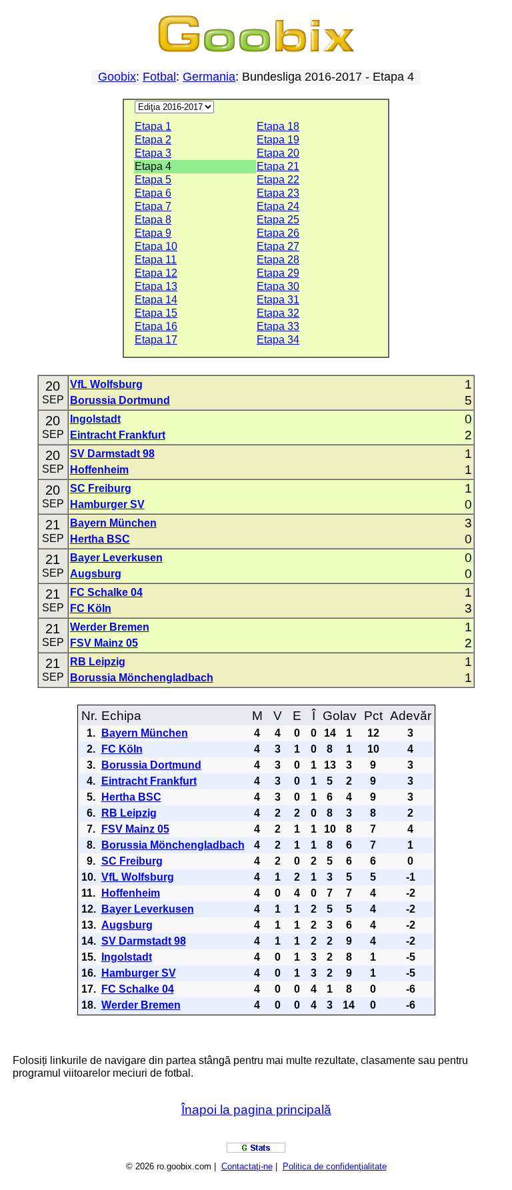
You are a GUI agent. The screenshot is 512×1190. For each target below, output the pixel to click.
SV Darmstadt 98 (112, 453)
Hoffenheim (99, 469)
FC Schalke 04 (106, 592)
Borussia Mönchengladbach (141, 677)
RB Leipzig (97, 661)
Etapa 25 (278, 219)
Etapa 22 (278, 179)
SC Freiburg (100, 488)
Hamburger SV (107, 504)
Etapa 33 (278, 326)
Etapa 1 (153, 126)
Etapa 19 (278, 139)
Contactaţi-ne (247, 1166)
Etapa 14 (156, 299)
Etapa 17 (156, 339)
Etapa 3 (153, 153)
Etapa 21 (278, 166)
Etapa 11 (156, 259)
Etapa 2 (153, 139)
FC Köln (90, 608)
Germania (209, 76)
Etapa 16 (156, 326)
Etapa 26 (278, 233)
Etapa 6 (153, 193)
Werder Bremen (109, 627)
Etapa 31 (278, 299)
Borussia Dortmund (120, 400)
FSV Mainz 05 (104, 643)
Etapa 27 (278, 246)
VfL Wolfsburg (106, 384)
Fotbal (159, 76)
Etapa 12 (156, 273)
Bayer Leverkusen (116, 557)
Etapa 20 (278, 153)
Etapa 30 (278, 286)
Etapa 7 (153, 206)
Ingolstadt (95, 419)
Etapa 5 (153, 179)
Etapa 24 (278, 206)
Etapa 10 (156, 246)
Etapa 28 (278, 259)
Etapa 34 (278, 339)
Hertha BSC (100, 539)
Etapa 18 (278, 126)
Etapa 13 (156, 286)
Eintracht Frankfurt (117, 435)
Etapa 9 (153, 233)
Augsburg (95, 573)
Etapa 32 (278, 313)
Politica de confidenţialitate (335, 1166)
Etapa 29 (278, 273)
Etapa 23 (278, 193)
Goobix (117, 76)
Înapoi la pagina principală (256, 1110)
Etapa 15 (156, 313)
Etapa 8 (153, 219)
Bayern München (113, 523)
